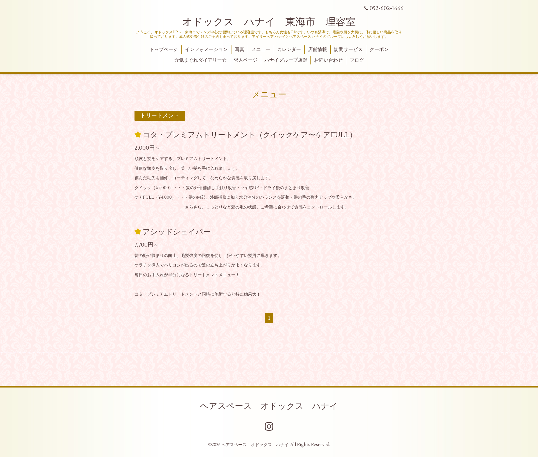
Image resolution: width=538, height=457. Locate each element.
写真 (239, 50)
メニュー (260, 50)
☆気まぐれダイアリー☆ (200, 60)
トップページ (163, 50)
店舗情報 (317, 50)
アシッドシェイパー (176, 232)
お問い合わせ (328, 60)
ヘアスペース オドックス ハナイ (269, 406)
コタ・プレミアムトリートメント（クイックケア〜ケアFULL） (250, 135)
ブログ (357, 60)
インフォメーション (206, 50)
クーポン (379, 50)
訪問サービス (348, 50)
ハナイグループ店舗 (286, 60)
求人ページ (246, 60)
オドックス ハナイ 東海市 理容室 (269, 22)
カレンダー (289, 50)
